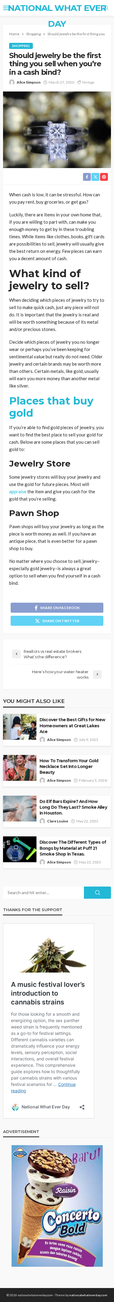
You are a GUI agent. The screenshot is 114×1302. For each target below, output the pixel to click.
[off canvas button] (6, 8)
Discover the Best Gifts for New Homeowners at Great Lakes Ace (72, 725)
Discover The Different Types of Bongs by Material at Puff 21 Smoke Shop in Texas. (73, 848)
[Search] (106, 8)
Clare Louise (57, 821)
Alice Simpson (28, 82)
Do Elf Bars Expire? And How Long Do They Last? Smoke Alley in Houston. (73, 807)
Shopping (21, 46)
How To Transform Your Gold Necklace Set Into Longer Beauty (69, 766)
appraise (17, 491)
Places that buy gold (51, 406)
